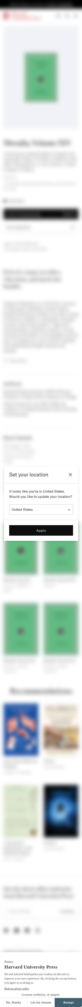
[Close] (70, 474)
